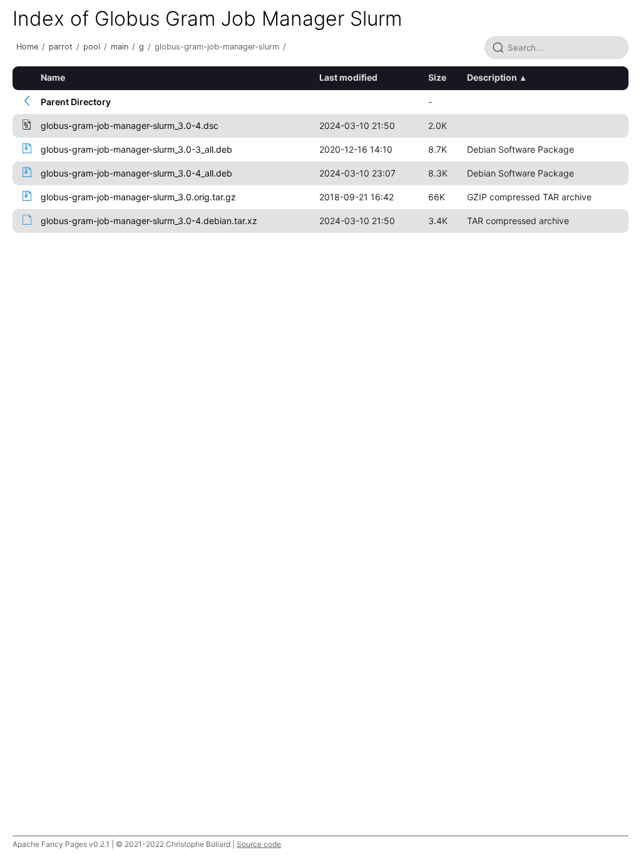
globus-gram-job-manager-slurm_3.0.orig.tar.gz (138, 197)
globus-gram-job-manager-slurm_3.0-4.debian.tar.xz (149, 220)
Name (53, 77)
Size (437, 77)
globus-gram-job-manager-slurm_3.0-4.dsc (129, 125)
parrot (61, 46)
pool (91, 46)
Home (27, 46)
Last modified (348, 77)
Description (492, 77)
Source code (259, 844)
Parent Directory (76, 101)
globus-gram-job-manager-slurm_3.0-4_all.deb (136, 173)
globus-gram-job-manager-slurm (217, 46)
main (119, 46)
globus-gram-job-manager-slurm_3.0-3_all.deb (136, 149)
